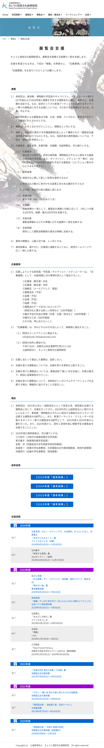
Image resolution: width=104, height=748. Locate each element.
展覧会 (40, 14)
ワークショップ (73, 14)
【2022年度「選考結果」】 (52, 504)
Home (5, 14)
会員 (87, 14)
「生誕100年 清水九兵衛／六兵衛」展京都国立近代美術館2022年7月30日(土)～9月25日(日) (48, 673)
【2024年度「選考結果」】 (52, 486)
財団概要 (16, 14)
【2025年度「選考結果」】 (52, 477)
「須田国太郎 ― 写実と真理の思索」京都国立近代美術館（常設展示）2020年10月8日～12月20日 (48, 730)
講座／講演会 (54, 14)
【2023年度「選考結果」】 (52, 495)
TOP (4, 38)
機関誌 (28, 14)
